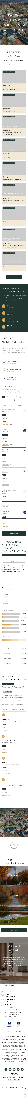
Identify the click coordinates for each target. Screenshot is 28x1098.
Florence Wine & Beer (7, 450)
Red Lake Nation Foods (8, 470)
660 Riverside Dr (6, 411)
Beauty (11, 400)
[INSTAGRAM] (10, 1069)
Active (5, 400)
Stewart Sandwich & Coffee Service (9, 490)
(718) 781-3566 (9, 1001)
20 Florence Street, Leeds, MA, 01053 (10, 764)
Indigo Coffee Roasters (8, 409)
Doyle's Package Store (7, 511)
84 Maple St (5, 513)
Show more (14, 533)
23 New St (4, 493)
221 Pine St (5, 472)
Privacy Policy (21, 1088)
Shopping (19, 397)
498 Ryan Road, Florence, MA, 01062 (10, 742)
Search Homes (14, 277)
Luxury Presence (14, 1079)
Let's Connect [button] (14, 974)
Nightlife (18, 400)
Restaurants (10, 397)
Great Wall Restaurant (8, 430)
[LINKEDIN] (14, 1069)
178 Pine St (5, 431)
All (4, 397)
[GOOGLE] (18, 1069)
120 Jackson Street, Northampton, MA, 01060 (12, 721)
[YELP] (22, 1069)
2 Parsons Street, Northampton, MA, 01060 (12, 785)
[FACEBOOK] (5, 1069)
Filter (8, 64)
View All (14, 930)
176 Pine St (5, 451)
